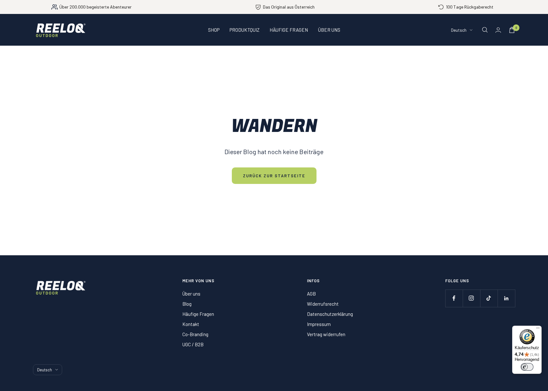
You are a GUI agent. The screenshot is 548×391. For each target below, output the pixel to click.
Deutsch (458, 30)
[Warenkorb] (512, 30)
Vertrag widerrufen (326, 334)
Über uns (191, 294)
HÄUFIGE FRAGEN (289, 30)
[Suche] (485, 30)
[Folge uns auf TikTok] (489, 298)
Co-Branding (195, 334)
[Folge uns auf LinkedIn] (506, 298)
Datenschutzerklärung (330, 314)
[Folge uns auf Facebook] (454, 298)
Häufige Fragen (198, 314)
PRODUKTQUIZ (244, 30)
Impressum (319, 324)
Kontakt (190, 324)
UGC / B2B (193, 344)
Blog (187, 304)
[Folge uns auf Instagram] (471, 298)
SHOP (213, 30)
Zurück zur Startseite (274, 175)
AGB (311, 294)
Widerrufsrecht (323, 304)
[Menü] (538, 329)
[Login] (498, 30)
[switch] (527, 367)
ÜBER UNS (329, 30)
